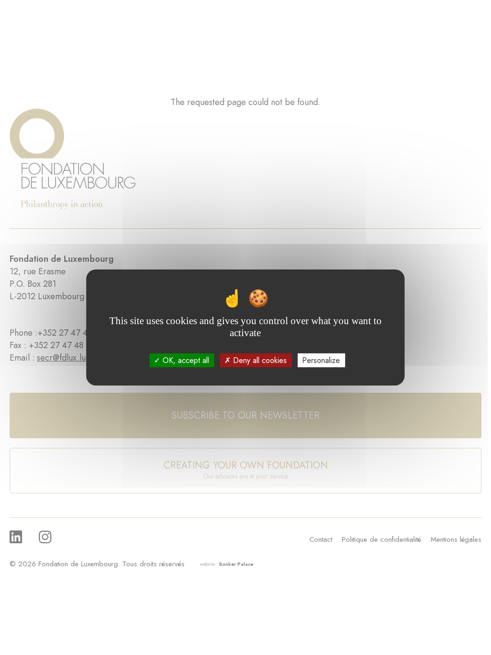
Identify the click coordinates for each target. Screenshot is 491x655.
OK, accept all (184, 360)
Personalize (321, 360)
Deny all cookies (259, 360)
